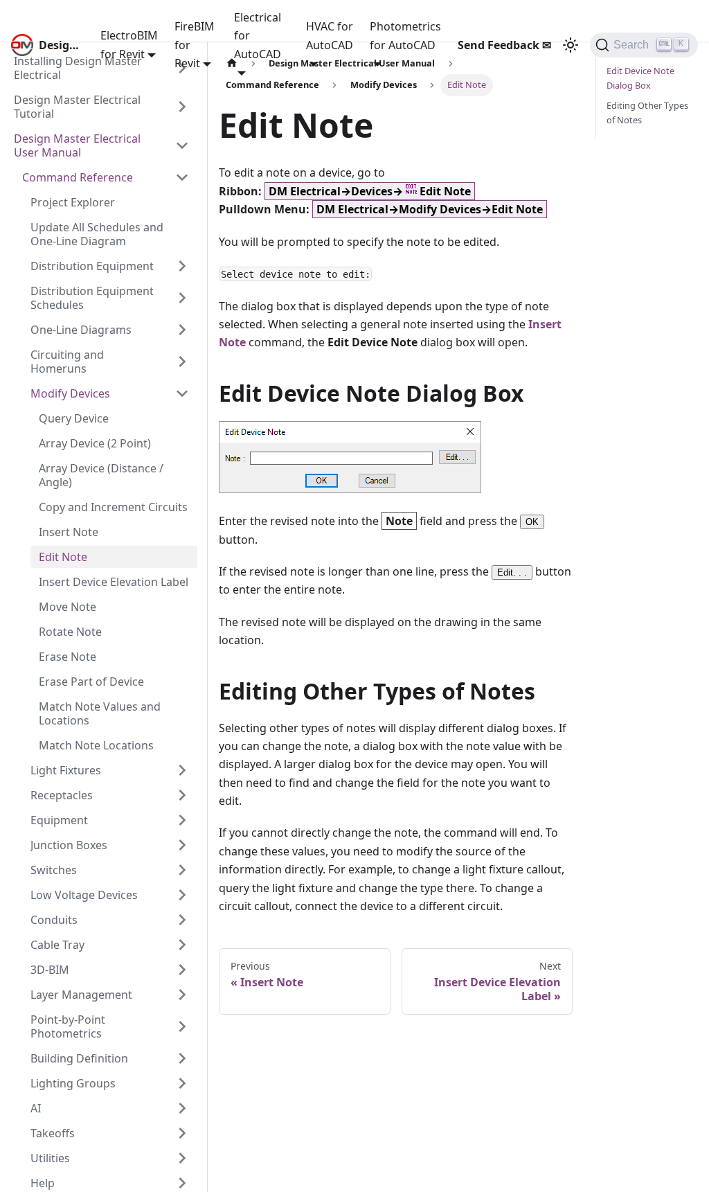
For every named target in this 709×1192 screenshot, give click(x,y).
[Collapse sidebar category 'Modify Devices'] (182, 393)
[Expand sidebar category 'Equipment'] (182, 820)
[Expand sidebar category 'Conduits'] (182, 920)
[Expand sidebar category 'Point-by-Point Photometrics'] (182, 1026)
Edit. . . (512, 572)
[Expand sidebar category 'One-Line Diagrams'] (182, 330)
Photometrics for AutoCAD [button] (405, 35)
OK (532, 522)
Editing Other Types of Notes (647, 112)
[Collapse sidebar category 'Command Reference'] (182, 177)
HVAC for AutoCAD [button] (329, 35)
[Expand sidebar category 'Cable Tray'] (182, 945)
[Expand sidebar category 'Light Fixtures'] (182, 770)
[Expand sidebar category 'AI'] (182, 1108)
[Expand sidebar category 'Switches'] (182, 870)
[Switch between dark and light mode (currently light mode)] (570, 45)
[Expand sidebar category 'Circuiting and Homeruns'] (182, 362)
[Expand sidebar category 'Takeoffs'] (182, 1133)
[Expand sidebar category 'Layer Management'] (182, 995)
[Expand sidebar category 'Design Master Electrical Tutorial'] (182, 107)
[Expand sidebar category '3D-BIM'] (182, 970)
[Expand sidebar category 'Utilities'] (182, 1158)
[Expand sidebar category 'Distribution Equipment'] (182, 266)
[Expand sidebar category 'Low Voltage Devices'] (182, 895)
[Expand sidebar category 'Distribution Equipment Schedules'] (182, 298)
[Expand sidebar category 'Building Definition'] (182, 1058)
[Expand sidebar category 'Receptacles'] (182, 795)
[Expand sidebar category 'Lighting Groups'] (182, 1083)
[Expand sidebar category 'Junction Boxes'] (182, 845)
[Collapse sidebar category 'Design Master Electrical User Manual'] (182, 145)
